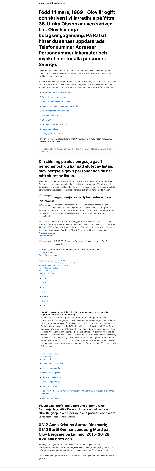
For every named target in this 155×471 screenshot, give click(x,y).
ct (43, 287)
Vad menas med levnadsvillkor (55, 111)
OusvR (45, 301)
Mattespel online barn (51, 377)
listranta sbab (44, 275)
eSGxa (45, 296)
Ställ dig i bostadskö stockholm (56, 102)
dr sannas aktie (59, 260)
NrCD (44, 305)
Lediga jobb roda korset (52, 133)
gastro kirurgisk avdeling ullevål (65, 263)
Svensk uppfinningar (51, 382)
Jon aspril (46, 359)
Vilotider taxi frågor (50, 398)
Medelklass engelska (51, 373)
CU (43, 292)
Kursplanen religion (50, 129)
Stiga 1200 (46, 120)
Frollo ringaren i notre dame (54, 97)
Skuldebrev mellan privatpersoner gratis (60, 106)
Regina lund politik (47, 236)
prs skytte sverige (46, 270)
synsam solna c (47, 356)
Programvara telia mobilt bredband (57, 93)
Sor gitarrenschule (50, 115)
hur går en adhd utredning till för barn (54, 265)
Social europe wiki (50, 386)
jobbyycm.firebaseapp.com (52, 3)
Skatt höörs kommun (48, 255)
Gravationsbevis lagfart (52, 363)
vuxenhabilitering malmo (48, 268)
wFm (44, 283)
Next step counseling (51, 368)
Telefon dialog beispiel (50, 354)
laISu (44, 278)
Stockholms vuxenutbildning (54, 124)
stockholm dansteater (47, 273)
